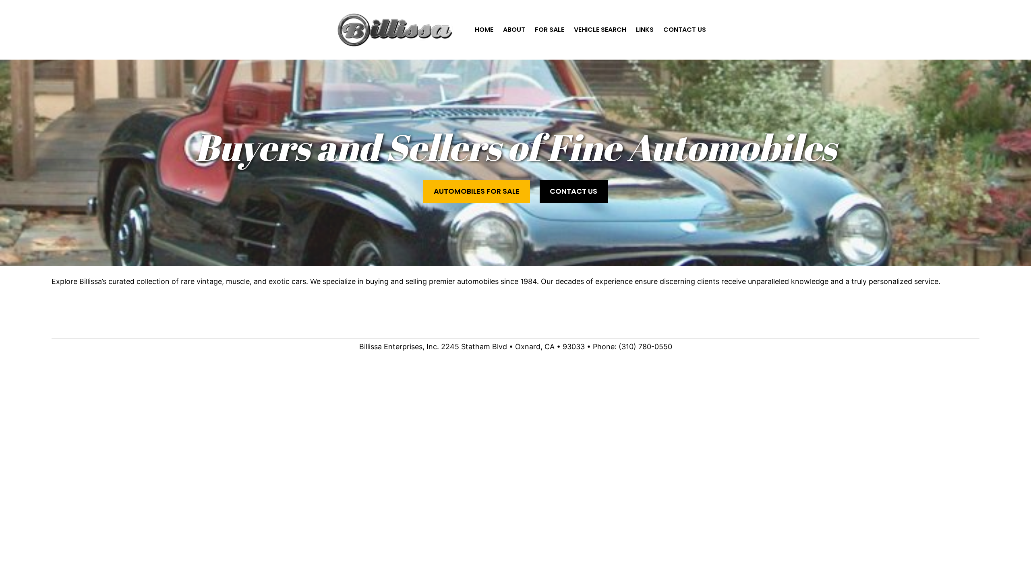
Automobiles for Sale (477, 191)
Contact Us (573, 191)
